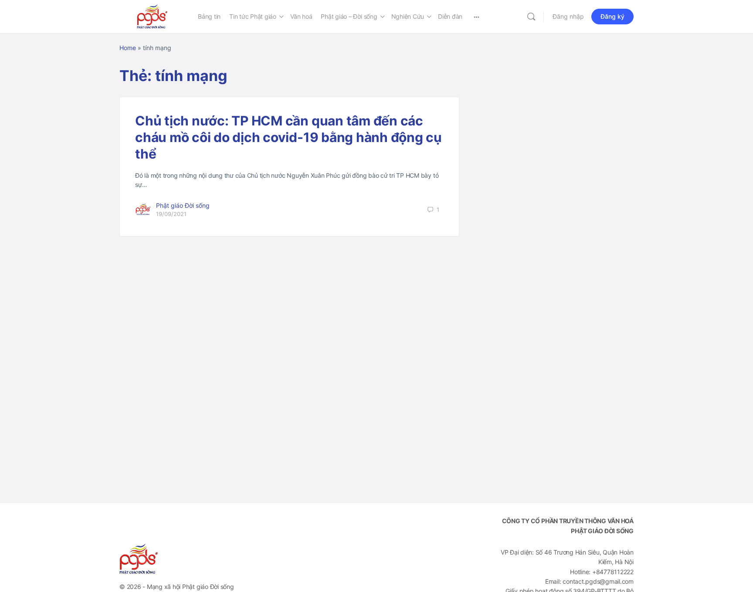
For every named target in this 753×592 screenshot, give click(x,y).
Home (127, 47)
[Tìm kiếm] (531, 16)
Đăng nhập (568, 16)
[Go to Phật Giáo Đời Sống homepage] (152, 16)
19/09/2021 (171, 213)
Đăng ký (612, 16)
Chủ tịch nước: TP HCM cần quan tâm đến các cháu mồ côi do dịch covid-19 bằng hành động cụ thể (288, 137)
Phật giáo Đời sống (183, 205)
